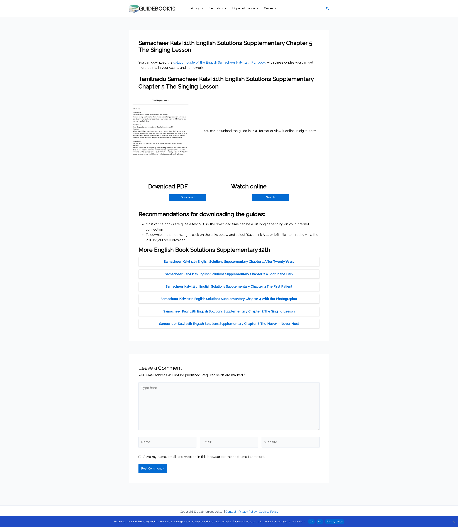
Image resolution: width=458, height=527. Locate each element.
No (320, 521)
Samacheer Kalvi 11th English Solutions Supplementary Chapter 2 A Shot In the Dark (229, 274)
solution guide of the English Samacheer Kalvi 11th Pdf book (219, 62)
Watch (270, 197)
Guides (268, 8)
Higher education (243, 8)
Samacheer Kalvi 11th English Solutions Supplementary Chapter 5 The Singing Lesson (229, 311)
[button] (201, 8)
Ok (311, 521)
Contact (230, 511)
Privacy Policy (247, 511)
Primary (194, 8)
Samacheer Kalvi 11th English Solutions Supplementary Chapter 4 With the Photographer (229, 299)
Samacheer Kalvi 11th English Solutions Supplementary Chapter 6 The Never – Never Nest (229, 324)
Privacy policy (335, 521)
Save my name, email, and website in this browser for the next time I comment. (204, 457)
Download (187, 197)
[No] (453, 521)
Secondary (216, 8)
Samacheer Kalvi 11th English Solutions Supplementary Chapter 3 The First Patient (229, 286)
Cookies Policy (268, 511)
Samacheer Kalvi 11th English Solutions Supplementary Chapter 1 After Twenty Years (229, 261)
